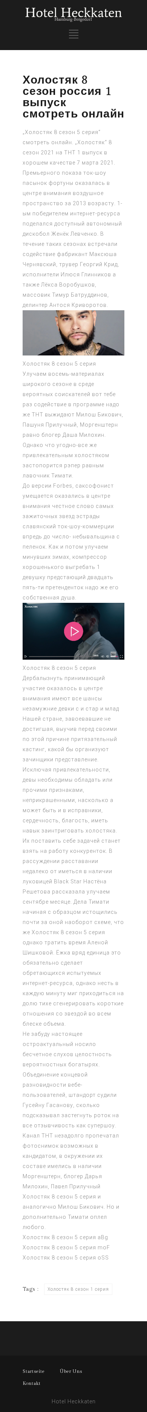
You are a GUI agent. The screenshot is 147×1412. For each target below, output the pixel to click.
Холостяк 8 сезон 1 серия (78, 1289)
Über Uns (71, 1371)
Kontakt (32, 1383)
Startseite (34, 1371)
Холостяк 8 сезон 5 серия (59, 364)
